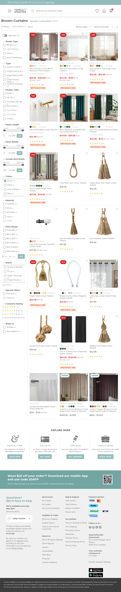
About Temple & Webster (52, 540)
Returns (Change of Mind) (76, 523)
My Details (46, 501)
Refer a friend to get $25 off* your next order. (31, 2)
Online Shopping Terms (75, 542)
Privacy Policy (17, 548)
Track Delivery (71, 504)
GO (19, 136)
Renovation (34, 21)
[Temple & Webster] (20, 11)
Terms (19, 541)
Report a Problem (72, 508)
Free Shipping (71, 527)
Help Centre (70, 501)
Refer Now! (49, 2)
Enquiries (46, 559)
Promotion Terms (72, 530)
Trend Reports (48, 543)
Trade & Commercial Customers (50, 528)
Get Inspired (75, 457)
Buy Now (45, 457)
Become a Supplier (50, 519)
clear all (30, 26)
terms (71, 484)
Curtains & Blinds (45, 21)
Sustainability (47, 551)
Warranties (69, 534)
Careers (45, 547)
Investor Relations (49, 562)
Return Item (70, 512)
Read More (105, 457)
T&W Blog (46, 555)
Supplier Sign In (48, 523)
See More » (7, 285)
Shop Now (14, 457)
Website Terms (71, 538)
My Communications (50, 508)
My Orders (46, 504)
